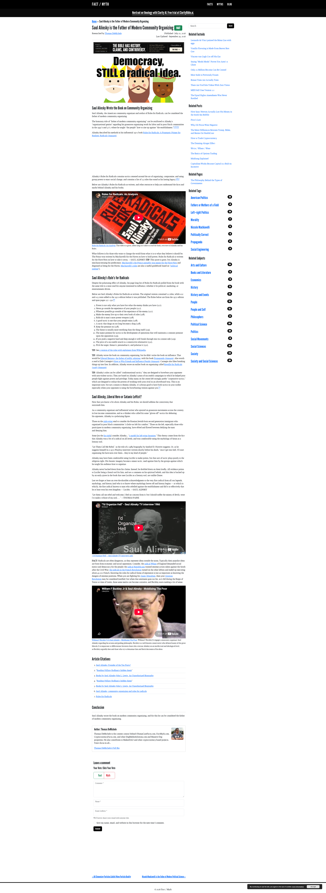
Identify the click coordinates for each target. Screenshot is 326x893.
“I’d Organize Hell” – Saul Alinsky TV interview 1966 (112, 556)
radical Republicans (136, 567)
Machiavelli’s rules (129, 266)
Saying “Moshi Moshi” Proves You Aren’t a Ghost (209, 63)
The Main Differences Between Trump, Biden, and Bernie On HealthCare (211, 131)
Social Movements (211, 339)
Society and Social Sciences (211, 361)
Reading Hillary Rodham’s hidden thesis (114, 670)
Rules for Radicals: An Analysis (104, 245)
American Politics (211, 198)
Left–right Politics (211, 212)
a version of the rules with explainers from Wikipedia (122, 350)
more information (298, 887)
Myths (220, 4)
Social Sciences (211, 346)
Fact (100, 775)
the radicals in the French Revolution (125, 570)
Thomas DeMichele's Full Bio (107, 748)
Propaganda (211, 242)
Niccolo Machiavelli (211, 227)
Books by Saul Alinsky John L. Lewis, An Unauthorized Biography (125, 675)
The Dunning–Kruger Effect (203, 143)
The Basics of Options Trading (204, 153)
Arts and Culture (211, 265)
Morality (211, 220)
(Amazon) (164, 358)
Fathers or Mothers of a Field (211, 205)
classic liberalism (147, 576)
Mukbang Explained (199, 158)
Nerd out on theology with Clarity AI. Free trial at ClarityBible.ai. (163, 13)
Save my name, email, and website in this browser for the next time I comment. (130, 823)
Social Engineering (211, 249)
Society (211, 354)
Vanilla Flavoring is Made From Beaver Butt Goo (210, 50)
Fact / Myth (100, 4)
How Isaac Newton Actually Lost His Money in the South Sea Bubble (211, 113)
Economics (211, 280)
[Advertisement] (139, 157)
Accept (313, 886)
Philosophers (211, 317)
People (211, 302)
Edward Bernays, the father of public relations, (120, 358)
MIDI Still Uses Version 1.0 (202, 90)
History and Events (211, 295)
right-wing (108, 421)
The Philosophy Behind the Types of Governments (206, 181)
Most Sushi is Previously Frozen (204, 75)
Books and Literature (211, 273)
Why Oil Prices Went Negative (204, 125)
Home (94, 21)
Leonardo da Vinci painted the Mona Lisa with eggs (211, 41)
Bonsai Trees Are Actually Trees (205, 80)
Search (230, 26)
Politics (211, 332)
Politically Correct (211, 235)
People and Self (211, 309)
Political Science (211, 324)
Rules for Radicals (104, 696)
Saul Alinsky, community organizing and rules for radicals (121, 691)
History (211, 287)
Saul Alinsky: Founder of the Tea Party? (113, 665)
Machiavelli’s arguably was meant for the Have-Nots (149, 262)
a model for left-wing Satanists (142, 435)
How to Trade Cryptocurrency (204, 138)
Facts (210, 4)
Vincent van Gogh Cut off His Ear (206, 56)
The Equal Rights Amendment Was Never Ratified (209, 96)
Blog (229, 4)
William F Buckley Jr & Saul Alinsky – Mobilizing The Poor (114, 640)
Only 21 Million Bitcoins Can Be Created (208, 70)
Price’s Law (196, 120)
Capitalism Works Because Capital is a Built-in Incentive (211, 165)
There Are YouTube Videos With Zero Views (210, 85)
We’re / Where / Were (200, 148)
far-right (107, 435)
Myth (108, 775)
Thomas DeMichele (113, 33)
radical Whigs (150, 563)
